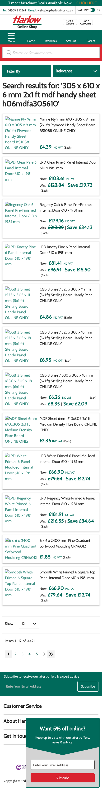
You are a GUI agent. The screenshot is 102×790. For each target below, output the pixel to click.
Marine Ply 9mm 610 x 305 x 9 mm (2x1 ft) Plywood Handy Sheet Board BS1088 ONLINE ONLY (68, 125)
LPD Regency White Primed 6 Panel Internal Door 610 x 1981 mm (67, 501)
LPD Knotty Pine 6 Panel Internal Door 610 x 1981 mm (65, 250)
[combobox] (51, 52)
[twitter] (24, 753)
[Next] (43, 654)
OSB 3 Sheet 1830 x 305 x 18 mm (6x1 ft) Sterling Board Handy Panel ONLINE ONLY (66, 381)
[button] (11, 37)
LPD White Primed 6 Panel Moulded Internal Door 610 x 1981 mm (67, 459)
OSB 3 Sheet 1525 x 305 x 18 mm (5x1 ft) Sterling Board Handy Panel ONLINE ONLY (66, 338)
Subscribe (88, 686)
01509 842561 (17, 10)
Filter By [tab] (13, 71)
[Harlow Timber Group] (27, 22)
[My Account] (71, 37)
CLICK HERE (86, 3)
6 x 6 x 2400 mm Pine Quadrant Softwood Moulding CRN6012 (65, 543)
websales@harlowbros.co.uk (55, 10)
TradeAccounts (85, 22)
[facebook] (7, 753)
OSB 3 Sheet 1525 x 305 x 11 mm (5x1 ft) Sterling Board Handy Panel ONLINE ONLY (66, 295)
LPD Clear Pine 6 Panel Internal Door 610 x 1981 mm (68, 165)
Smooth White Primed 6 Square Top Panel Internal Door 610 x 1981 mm (67, 575)
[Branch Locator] (51, 37)
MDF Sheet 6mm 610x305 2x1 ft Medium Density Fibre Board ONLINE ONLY (68, 424)
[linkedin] (15, 753)
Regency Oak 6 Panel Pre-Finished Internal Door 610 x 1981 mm (66, 207)
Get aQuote (70, 22)
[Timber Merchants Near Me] (31, 37)
